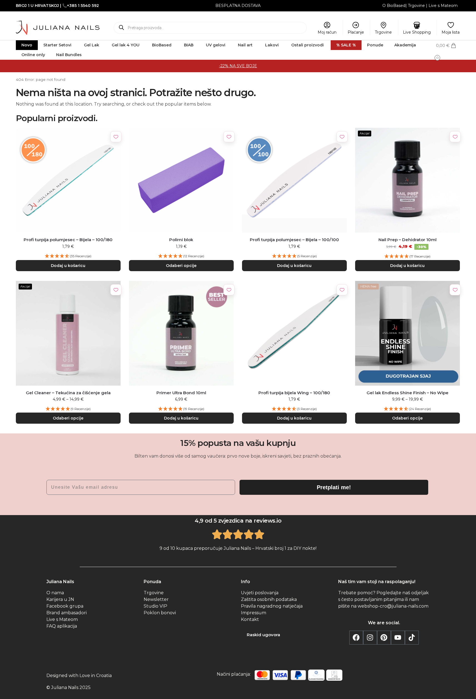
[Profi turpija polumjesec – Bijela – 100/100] (294, 180)
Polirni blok (181, 239)
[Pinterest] (384, 638)
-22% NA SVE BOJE (238, 65)
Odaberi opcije (181, 265)
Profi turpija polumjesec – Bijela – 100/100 (294, 239)
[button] (448, 50)
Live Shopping (417, 32)
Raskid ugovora (263, 634)
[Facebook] (356, 638)
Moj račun (327, 32)
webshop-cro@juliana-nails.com (393, 606)
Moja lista (451, 32)
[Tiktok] (412, 638)
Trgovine (416, 5)
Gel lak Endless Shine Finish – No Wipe (407, 392)
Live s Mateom (443, 5)
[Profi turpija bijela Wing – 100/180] (294, 333)
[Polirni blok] (181, 180)
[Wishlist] (115, 136)
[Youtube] (398, 638)
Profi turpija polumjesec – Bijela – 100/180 (68, 239)
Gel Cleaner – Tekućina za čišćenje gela (68, 392)
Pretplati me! (334, 487)
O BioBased (393, 5)
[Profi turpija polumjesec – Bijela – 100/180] (68, 180)
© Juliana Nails (62, 687)
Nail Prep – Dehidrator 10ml (407, 239)
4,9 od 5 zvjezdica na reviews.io (238, 520)
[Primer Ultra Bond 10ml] (181, 333)
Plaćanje (356, 32)
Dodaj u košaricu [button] (68, 265)
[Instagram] (370, 638)
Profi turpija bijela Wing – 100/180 (294, 392)
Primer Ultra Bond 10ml (181, 392)
